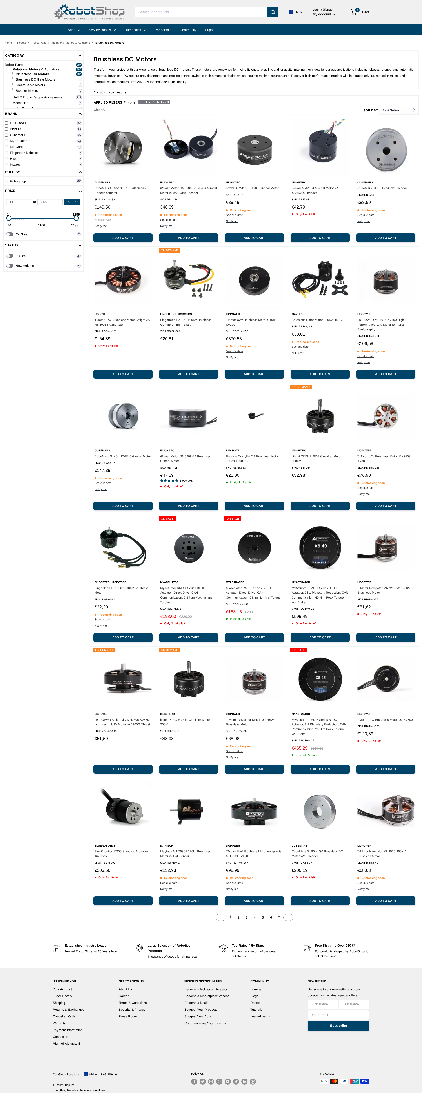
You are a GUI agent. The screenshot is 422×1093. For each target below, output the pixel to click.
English (107, 1074)
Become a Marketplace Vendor (206, 996)
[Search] (272, 12)
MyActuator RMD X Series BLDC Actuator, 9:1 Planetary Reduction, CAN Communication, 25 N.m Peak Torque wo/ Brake (319, 727)
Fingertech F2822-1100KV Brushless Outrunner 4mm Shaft (185, 322)
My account (322, 14)
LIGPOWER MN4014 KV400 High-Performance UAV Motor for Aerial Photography (381, 324)
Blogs (254, 996)
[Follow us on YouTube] (228, 1082)
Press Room (128, 1016)
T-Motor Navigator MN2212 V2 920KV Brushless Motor (383, 590)
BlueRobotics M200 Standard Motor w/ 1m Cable (121, 854)
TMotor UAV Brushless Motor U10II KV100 (250, 322)
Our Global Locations (66, 1074)
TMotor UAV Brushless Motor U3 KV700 (385, 719)
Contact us (60, 1037)
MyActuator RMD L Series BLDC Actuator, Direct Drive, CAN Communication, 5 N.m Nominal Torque (253, 592)
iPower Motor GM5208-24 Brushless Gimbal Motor (185, 459)
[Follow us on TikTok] (236, 1082)
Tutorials (256, 1009)
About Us (125, 989)
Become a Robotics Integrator (205, 989)
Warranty (59, 1023)
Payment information (67, 1030)
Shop (72, 30)
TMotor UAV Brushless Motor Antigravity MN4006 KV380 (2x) (122, 322)
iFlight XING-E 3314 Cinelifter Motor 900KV (185, 722)
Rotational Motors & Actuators (71, 42)
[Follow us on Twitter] (203, 1082)
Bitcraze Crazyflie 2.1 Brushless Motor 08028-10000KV (252, 459)
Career (124, 996)
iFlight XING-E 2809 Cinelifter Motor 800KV (317, 459)
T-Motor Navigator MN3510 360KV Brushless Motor (381, 854)
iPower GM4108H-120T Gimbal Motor (252, 188)
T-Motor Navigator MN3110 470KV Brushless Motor (250, 722)
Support (210, 30)
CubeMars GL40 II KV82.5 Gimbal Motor (123, 456)
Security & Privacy (132, 1009)
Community (188, 30)
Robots (21, 42)
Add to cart (123, 237)
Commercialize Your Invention (205, 1023)
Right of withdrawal (66, 1043)
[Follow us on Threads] (253, 1082)
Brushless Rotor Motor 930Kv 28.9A (317, 320)
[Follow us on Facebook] (194, 1082)
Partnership (163, 30)
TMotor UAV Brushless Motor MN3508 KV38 (384, 459)
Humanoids (133, 30)
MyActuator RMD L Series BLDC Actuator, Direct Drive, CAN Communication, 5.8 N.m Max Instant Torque (186, 595)
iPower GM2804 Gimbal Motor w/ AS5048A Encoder (315, 190)
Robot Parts (39, 42)
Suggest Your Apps (198, 1016)
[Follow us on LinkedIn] (244, 1082)
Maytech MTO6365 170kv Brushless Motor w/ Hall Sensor (185, 854)
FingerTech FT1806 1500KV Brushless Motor (121, 590)
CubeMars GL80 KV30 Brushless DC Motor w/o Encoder (317, 854)
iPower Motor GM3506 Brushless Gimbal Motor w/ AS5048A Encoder (188, 190)
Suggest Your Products (201, 1009)
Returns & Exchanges (68, 1009)
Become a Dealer (196, 1003)
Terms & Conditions (133, 1003)
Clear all (100, 109)
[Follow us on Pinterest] (219, 1082)
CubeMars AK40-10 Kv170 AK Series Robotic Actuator (120, 190)
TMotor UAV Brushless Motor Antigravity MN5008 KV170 (254, 854)
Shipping (59, 1003)
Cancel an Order (64, 1016)
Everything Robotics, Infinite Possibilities (79, 1090)
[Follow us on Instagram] (211, 1082)
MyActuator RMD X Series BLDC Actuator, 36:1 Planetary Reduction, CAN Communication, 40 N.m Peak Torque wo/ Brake (320, 595)
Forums (256, 989)
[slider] (8, 218)
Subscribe (338, 1026)
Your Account (62, 989)
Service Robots (100, 30)
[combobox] (201, 12)
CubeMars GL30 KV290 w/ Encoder (382, 188)
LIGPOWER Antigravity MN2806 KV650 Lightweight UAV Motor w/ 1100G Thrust (122, 722)
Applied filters (108, 102)
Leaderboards (260, 1016)
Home (8, 42)
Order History (62, 996)
